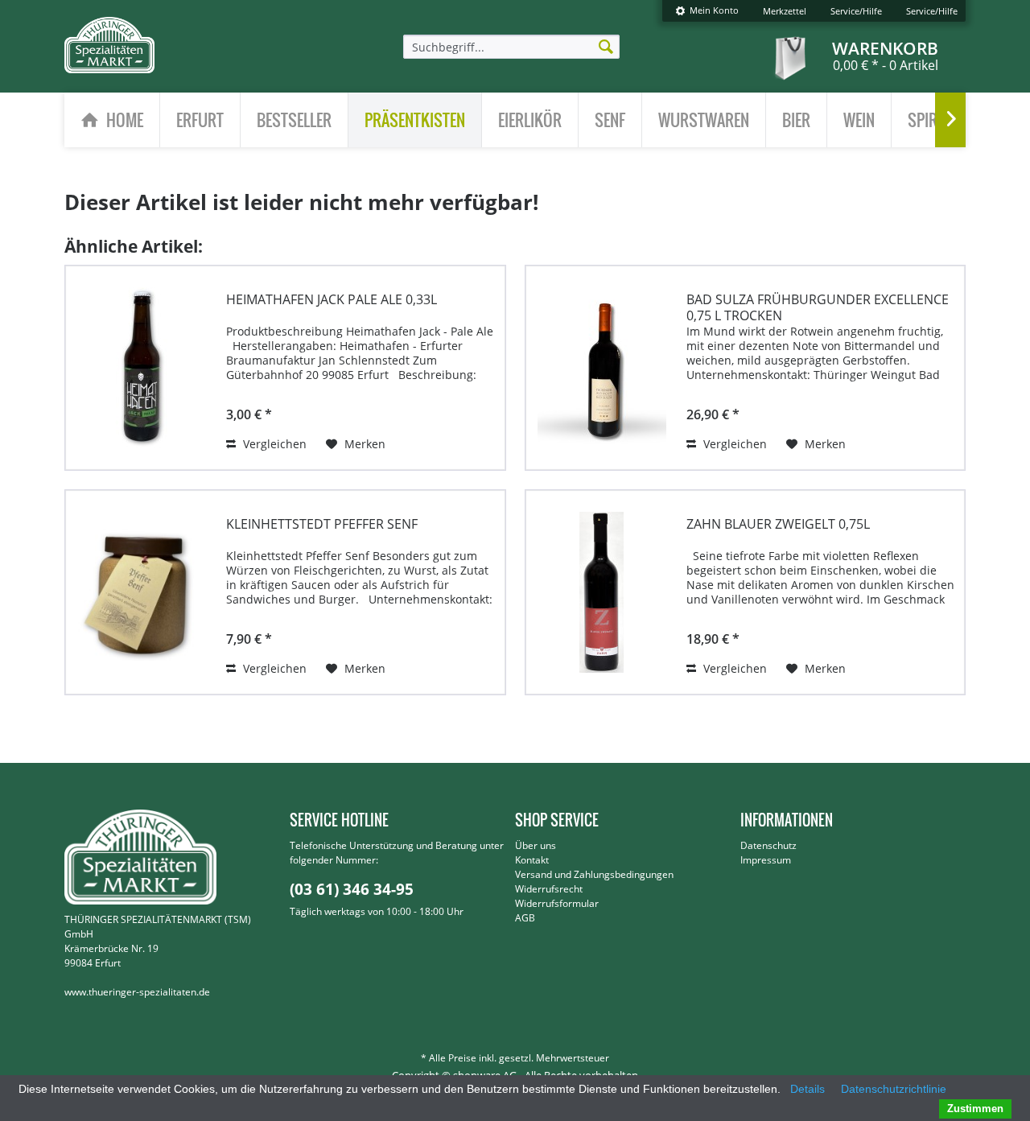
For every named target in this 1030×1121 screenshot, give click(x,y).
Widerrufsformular (557, 903)
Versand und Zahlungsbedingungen (594, 874)
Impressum (765, 860)
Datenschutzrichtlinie (893, 1088)
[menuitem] (707, 11)
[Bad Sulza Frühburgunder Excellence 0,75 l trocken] (602, 360)
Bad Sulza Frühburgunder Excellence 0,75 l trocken (817, 307)
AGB (525, 918)
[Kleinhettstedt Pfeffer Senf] (141, 584)
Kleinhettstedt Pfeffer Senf (322, 524)
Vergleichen (273, 443)
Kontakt (532, 860)
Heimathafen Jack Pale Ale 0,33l (331, 299)
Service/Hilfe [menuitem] (856, 11)
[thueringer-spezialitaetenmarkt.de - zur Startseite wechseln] (109, 45)
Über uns (535, 845)
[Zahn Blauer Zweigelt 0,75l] (602, 584)
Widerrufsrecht (549, 889)
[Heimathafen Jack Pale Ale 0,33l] (141, 360)
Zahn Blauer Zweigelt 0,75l (778, 524)
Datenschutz (768, 845)
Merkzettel (784, 11)
